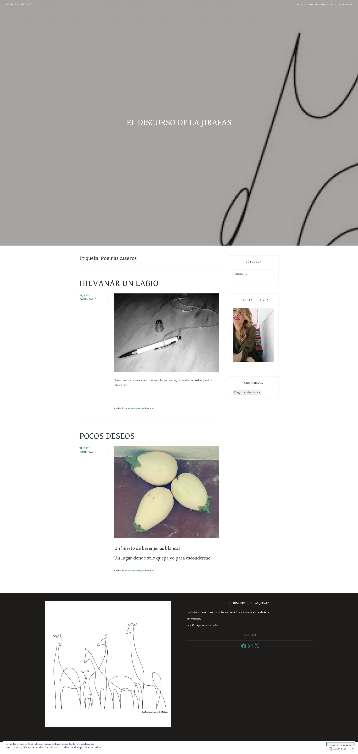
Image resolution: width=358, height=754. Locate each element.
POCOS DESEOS (107, 436)
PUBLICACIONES (318, 4)
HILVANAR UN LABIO (118, 283)
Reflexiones (148, 408)
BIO (299, 4)
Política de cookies (92, 747)
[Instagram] (250, 646)
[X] (257, 646)
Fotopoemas (134, 408)
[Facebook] (244, 646)
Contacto (346, 4)
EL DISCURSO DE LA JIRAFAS (179, 123)
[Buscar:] (253, 273)
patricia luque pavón (19, 4)
